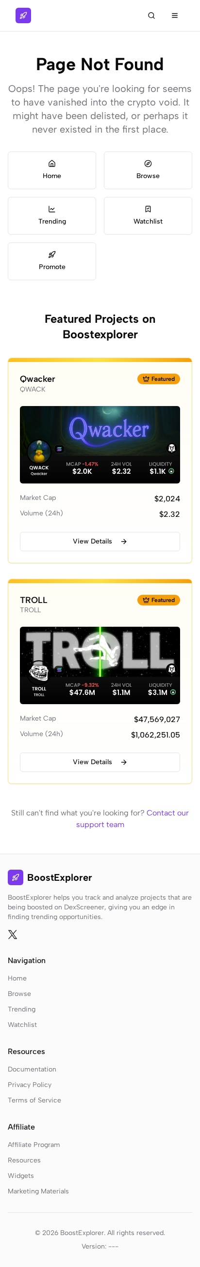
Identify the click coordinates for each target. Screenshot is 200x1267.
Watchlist (22, 1025)
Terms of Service (34, 1100)
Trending (21, 1009)
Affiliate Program (34, 1145)
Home (17, 978)
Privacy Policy (29, 1085)
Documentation (32, 1069)
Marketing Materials (38, 1191)
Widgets (21, 1176)
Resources (24, 1160)
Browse (19, 994)
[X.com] (12, 934)
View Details (92, 541)
